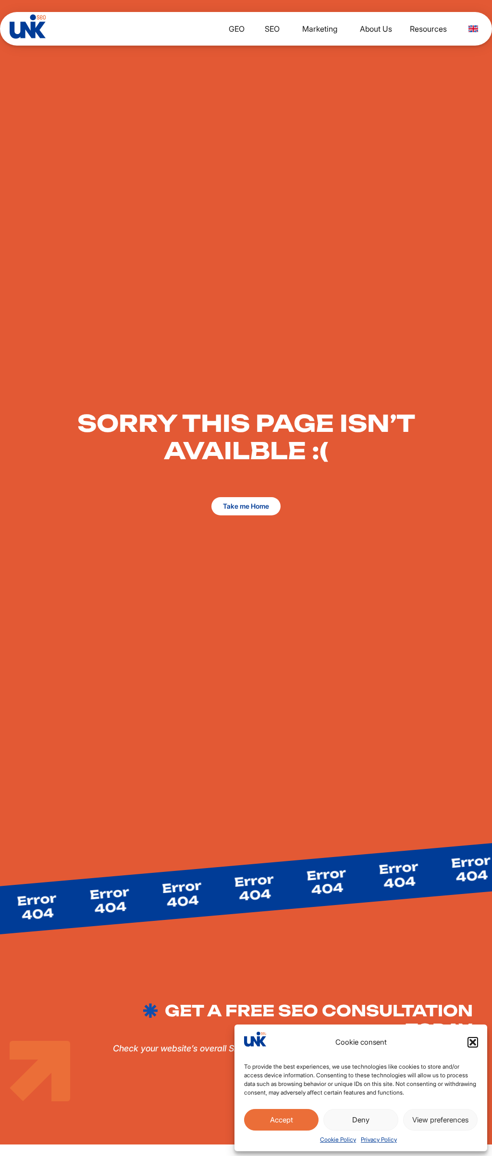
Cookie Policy (338, 1139)
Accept (281, 1119)
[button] (473, 1042)
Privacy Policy (379, 1139)
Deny (360, 1119)
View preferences (440, 1119)
